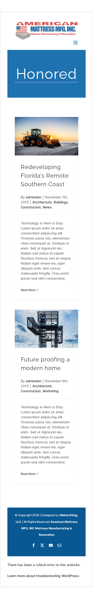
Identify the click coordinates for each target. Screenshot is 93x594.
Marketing (51, 391)
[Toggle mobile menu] (75, 42)
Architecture (42, 202)
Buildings (61, 202)
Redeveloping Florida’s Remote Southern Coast (45, 176)
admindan (33, 197)
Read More (28, 290)
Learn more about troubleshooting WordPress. (43, 576)
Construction (31, 207)
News (47, 207)
